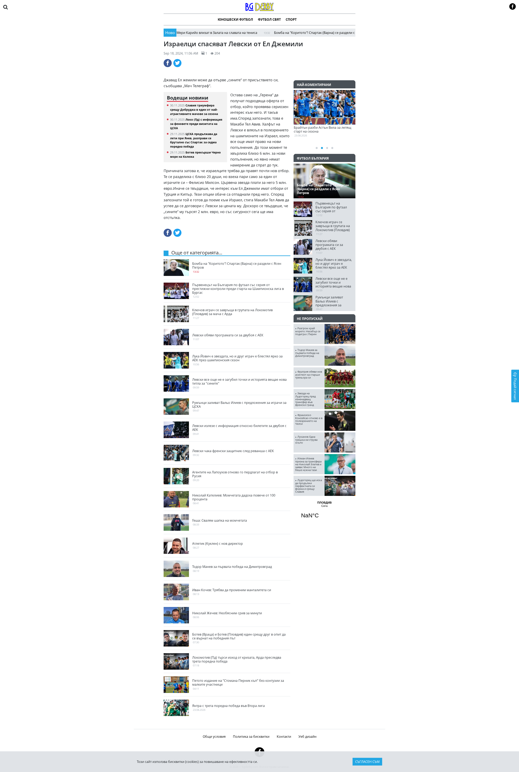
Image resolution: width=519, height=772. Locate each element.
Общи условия (214, 736)
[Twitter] (177, 63)
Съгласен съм (367, 761)
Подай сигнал (515, 388)
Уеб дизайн (307, 736)
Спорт (291, 19)
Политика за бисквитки (251, 736)
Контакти (284, 736)
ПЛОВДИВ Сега (324, 512)
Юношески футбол (235, 19)
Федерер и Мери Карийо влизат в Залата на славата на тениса (181, 32)
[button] (5, 6)
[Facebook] (168, 63)
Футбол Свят (269, 19)
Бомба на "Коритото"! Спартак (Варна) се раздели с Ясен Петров (297, 32)
